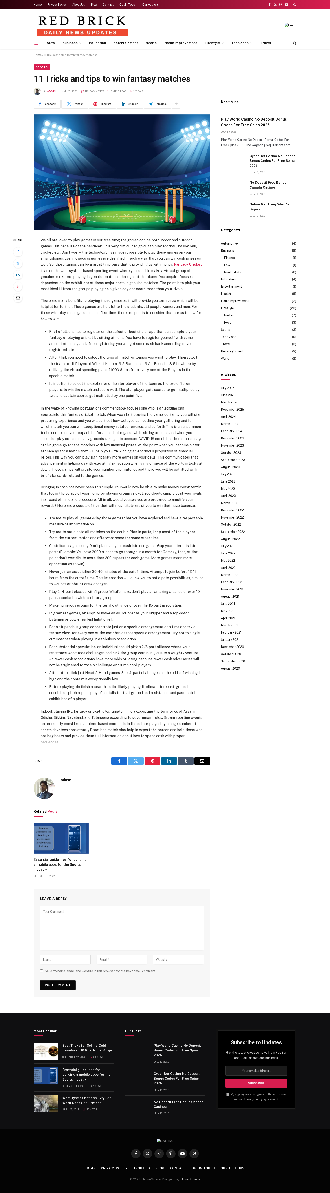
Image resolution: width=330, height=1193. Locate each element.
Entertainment (126, 43)
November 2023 (232, 445)
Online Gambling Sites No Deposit (270, 206)
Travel (265, 43)
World (225, 358)
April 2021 (228, 618)
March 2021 (229, 625)
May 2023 (228, 488)
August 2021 (230, 596)
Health (151, 43)
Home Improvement (180, 43)
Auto (51, 43)
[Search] (294, 43)
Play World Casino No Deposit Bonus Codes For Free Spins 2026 (254, 122)
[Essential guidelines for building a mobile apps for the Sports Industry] (61, 838)
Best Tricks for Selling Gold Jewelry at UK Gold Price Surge (87, 1048)
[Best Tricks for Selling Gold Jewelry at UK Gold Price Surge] (46, 1051)
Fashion (229, 315)
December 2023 (232, 438)
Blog (94, 4)
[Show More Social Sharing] (176, 104)
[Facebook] (17, 251)
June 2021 (228, 603)
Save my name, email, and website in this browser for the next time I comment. (100, 971)
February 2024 (231, 431)
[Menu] (36, 43)
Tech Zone (240, 43)
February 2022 (231, 582)
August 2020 (230, 668)
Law (227, 265)
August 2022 (230, 539)
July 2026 (228, 388)
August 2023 (230, 467)
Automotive (229, 243)
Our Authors (150, 4)
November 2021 (232, 589)
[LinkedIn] (17, 274)
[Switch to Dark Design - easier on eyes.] (294, 4)
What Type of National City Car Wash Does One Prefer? (86, 1100)
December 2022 (232, 510)
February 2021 (231, 632)
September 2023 (233, 460)
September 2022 (233, 532)
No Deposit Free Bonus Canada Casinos (268, 184)
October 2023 (231, 452)
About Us (78, 4)
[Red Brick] (82, 25)
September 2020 (233, 661)
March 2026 (229, 402)
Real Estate (232, 272)
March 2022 (229, 575)
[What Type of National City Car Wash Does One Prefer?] (46, 1103)
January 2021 (230, 639)
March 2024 (230, 424)
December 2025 (232, 409)
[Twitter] (17, 263)
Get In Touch (127, 4)
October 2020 (231, 654)
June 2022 (228, 553)
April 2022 (228, 568)
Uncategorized (232, 351)
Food (227, 322)
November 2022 (232, 517)
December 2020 (232, 647)
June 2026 (228, 395)
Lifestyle (212, 43)
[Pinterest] (17, 286)
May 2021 (228, 611)
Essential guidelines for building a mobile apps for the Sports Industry (60, 864)
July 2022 (227, 546)
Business (70, 43)
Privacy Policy (57, 4)
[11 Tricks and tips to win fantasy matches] (122, 172)
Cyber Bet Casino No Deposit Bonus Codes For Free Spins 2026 (272, 161)
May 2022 (228, 560)
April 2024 (228, 416)
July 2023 (228, 474)
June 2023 (228, 481)
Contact (108, 4)
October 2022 (231, 524)
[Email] (17, 297)
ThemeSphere (190, 1179)
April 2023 (228, 496)
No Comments (94, 91)
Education (97, 43)
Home (38, 4)
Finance (230, 258)
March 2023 (229, 503)
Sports (42, 67)
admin (51, 91)
